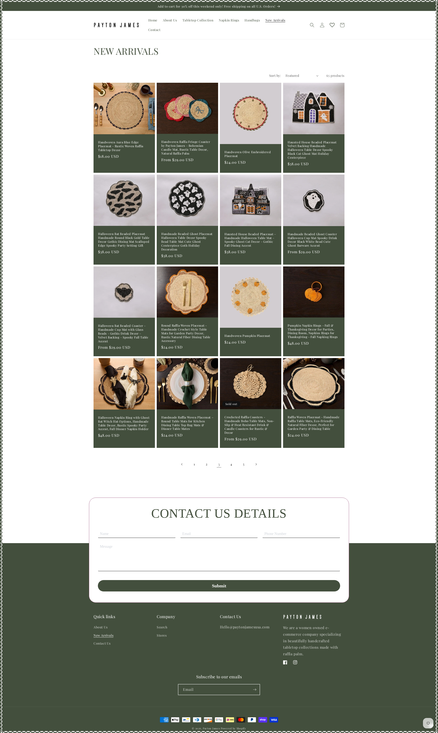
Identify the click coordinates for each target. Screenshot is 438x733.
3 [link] (219, 464)
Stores (162, 635)
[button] (312, 25)
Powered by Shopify (233, 728)
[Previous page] (182, 464)
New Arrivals (103, 635)
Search (162, 627)
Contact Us (102, 643)
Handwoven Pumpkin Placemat (247, 336)
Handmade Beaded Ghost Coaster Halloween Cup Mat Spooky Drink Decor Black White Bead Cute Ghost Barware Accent (312, 240)
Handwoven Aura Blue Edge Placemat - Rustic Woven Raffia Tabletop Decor (120, 146)
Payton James (211, 728)
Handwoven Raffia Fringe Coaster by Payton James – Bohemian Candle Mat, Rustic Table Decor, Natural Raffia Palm (185, 147)
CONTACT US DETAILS (219, 513)
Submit (219, 585)
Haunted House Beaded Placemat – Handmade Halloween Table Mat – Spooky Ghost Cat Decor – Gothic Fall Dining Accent (250, 240)
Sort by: (275, 75)
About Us (101, 627)
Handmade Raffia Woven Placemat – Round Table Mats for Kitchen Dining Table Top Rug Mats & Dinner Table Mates (187, 423)
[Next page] (256, 464)
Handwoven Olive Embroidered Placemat (247, 154)
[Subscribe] (255, 689)
